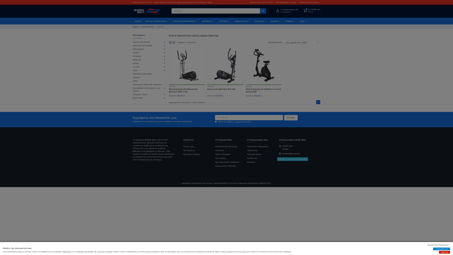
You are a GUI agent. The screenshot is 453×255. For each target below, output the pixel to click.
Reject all (444, 252)
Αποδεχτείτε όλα (442, 249)
